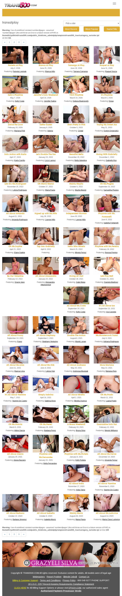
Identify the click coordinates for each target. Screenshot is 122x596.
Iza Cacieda (111, 312)
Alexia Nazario (20, 460)
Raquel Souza (111, 71)
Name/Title (112, 29)
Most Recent (71, 29)
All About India (76, 483)
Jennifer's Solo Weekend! (46, 95)
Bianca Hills (50, 71)
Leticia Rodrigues (19, 190)
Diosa (111, 101)
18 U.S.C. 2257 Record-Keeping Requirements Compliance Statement (61, 584)
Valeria (50, 131)
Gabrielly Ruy (111, 160)
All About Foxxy (15, 335)
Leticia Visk (50, 371)
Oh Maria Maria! (46, 184)
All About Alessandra (45, 276)
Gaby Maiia (80, 282)
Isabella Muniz (50, 519)
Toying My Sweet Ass (107, 124)
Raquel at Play (107, 65)
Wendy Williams (111, 430)
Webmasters (39, 577)
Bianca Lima (19, 371)
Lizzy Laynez (50, 160)
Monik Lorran (80, 341)
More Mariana (107, 365)
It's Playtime (106, 95)
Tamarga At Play (76, 65)
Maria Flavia (81, 519)
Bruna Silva (80, 430)
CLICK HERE (20, 588)
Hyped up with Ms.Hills (46, 213)
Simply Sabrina (45, 394)
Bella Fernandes (50, 463)
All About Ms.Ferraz (106, 454)
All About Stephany (45, 335)
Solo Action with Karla (15, 154)
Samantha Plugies (111, 190)
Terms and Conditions (50, 580)
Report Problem (54, 577)
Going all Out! (76, 276)
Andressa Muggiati (80, 371)
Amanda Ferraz (111, 460)
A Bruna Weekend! (76, 424)
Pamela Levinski (19, 71)
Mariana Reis (111, 371)
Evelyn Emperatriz (111, 131)
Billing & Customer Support (25, 580)
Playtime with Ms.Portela (76, 454)
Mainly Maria (76, 513)
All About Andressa (76, 365)
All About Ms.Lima (15, 365)
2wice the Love (15, 124)
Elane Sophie (19, 253)
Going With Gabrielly (106, 154)
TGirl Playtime (76, 95)
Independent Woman (76, 213)
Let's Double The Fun (46, 154)
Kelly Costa (19, 101)
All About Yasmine (107, 483)
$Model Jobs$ (70, 577)
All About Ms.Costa (76, 305)
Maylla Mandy (80, 190)
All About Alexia (15, 454)
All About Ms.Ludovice (107, 513)
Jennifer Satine (50, 101)
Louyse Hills (50, 220)
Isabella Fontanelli (111, 223)
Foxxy (19, 341)
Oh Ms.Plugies (107, 184)
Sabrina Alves (50, 401)
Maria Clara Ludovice (111, 519)
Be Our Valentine (15, 276)
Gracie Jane (20, 282)
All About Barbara (15, 513)
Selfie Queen (46, 124)
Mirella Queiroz (80, 401)
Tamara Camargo (80, 71)
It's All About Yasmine (15, 394)
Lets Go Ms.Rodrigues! (15, 184)
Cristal (80, 131)
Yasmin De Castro (19, 401)
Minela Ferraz (80, 253)
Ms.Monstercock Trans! (107, 335)
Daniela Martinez (111, 282)
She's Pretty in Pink (76, 124)
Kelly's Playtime (15, 95)
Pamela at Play (15, 65)
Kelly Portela (80, 460)
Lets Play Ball (106, 276)
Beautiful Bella (76, 154)
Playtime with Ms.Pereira (107, 246)
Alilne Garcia (19, 430)
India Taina (80, 490)
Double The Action (76, 335)
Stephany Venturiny (50, 341)
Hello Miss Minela (76, 246)
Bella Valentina (81, 160)
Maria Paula (50, 190)
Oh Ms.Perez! (46, 424)
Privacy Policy (69, 580)
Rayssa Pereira (111, 253)
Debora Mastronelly (81, 101)
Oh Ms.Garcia (15, 424)
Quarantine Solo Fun (107, 424)
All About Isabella (46, 513)
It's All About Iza (107, 305)
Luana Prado (111, 401)
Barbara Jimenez (20, 519)
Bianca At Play (46, 65)
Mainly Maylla (76, 184)
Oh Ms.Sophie (15, 246)
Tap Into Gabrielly (46, 246)
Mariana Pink (19, 131)
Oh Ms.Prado (106, 394)
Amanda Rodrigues (20, 220)
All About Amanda (15, 213)
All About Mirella (76, 394)
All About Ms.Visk (45, 365)
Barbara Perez (50, 430)
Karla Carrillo (19, 160)
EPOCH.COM (75, 588)
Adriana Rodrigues (111, 341)
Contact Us (84, 577)
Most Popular (92, 29)
